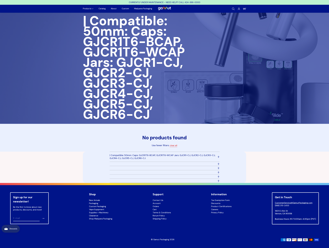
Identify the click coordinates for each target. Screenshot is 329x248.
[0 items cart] (244, 8)
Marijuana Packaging (143, 8)
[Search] (233, 8)
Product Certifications (221, 206)
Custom (125, 8)
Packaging (93, 203)
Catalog (102, 8)
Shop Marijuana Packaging (100, 218)
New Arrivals (94, 200)
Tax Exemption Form (220, 200)
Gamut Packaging (161, 239)
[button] (88, 8)
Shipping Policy (160, 218)
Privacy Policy (217, 212)
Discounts (215, 203)
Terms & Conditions (162, 212)
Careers (214, 209)
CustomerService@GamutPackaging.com (293, 203)
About (114, 8)
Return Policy (159, 215)
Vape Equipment (96, 209)
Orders (156, 206)
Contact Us (158, 200)
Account (157, 203)
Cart (155, 209)
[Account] (238, 8)
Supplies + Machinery (98, 212)
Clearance (93, 215)
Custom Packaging (97, 206)
